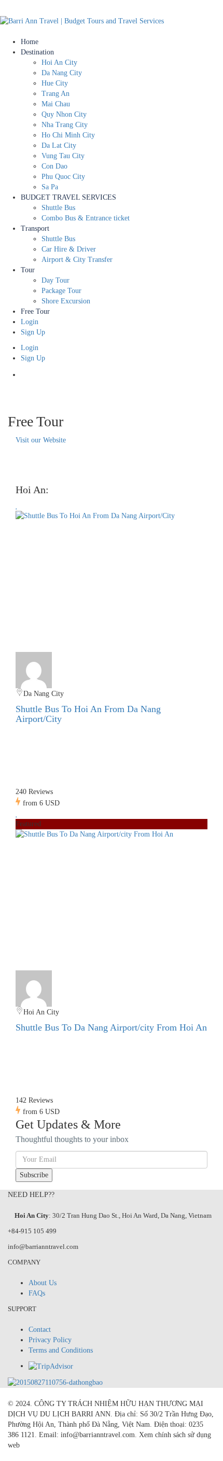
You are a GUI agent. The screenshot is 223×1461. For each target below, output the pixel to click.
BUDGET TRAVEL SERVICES (68, 197)
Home (29, 42)
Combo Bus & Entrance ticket (85, 218)
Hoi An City (59, 62)
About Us (43, 1283)
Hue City (54, 83)
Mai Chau (55, 104)
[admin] (34, 669)
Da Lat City (58, 145)
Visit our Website (41, 440)
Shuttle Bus (58, 208)
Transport (35, 228)
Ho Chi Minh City (68, 135)
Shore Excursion (65, 301)
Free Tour (35, 311)
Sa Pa (49, 187)
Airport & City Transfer (77, 259)
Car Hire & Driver (68, 249)
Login (29, 322)
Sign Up (33, 332)
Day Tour (55, 280)
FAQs (37, 1293)
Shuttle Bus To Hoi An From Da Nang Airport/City (88, 714)
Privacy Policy (50, 1340)
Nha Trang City (64, 125)
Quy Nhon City (64, 114)
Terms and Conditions (61, 1350)
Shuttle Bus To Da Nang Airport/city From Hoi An (111, 1027)
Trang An (55, 94)
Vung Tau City (63, 156)
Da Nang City (61, 73)
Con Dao (54, 166)
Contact (40, 1329)
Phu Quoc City (63, 176)
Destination (37, 52)
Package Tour (61, 291)
